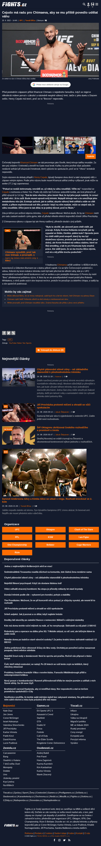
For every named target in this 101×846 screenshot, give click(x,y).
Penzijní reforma (78, 739)
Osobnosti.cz (9, 796)
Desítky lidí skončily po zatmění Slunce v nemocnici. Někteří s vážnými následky (44, 620)
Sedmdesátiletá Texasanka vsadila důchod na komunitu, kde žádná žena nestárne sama (48, 572)
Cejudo (5, 192)
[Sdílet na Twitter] (9, 333)
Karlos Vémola (10, 732)
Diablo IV (41, 725)
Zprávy (17, 793)
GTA (39, 721)
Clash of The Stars (84, 529)
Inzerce (58, 377)
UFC (10, 340)
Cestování (41, 793)
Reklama (29, 833)
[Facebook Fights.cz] (54, 840)
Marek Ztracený (44, 774)
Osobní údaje (60, 833)
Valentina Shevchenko (13, 725)
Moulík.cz (64, 796)
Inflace (73, 711)
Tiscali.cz (7, 793)
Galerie (90, 156)
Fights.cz (75, 796)
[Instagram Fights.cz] (59, 840)
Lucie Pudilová (10, 743)
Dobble (6, 771)
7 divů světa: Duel (11, 764)
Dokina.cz (86, 796)
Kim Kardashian (44, 767)
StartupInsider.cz (51, 800)
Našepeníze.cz (21, 800)
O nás (87, 833)
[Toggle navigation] (97, 4)
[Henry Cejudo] (17, 145)
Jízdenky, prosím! (11, 778)
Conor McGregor (11, 718)
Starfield (41, 718)
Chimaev (89, 213)
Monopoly (7, 767)
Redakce (39, 833)
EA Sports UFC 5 (45, 711)
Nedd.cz (54, 796)
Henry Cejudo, (41, 177)
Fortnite (40, 732)
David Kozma (9, 739)
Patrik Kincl (8, 736)
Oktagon (50, 529)
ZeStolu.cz (81, 793)
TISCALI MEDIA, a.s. (43, 836)
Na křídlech (8, 785)
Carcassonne (9, 753)
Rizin (17, 552)
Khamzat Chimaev (29, 162)
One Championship (17, 545)
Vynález (74, 743)
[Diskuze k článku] (46, 20)
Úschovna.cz (41, 796)
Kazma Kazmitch (45, 764)
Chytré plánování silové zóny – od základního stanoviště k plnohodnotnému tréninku (62, 371)
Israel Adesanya (10, 721)
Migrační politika (78, 721)
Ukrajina (74, 714)
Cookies (48, 833)
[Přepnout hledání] (84, 4)
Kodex (71, 833)
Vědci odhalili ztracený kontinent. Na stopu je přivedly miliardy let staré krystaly (43, 589)
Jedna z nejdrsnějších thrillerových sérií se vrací (28, 566)
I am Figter (84, 537)
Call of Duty (42, 736)
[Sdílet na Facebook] (4, 333)
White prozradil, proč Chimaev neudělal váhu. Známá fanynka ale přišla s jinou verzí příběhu (45, 303)
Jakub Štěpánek (62, 412)
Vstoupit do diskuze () (52, 350)
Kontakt (79, 833)
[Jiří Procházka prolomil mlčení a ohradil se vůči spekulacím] (18, 412)
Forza (39, 729)
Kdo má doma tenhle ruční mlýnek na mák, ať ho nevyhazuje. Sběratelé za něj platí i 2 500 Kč (50, 626)
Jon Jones (8, 714)
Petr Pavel (42, 756)
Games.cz (53, 793)
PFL (17, 537)
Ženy (32, 793)
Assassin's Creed (45, 714)
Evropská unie (77, 736)
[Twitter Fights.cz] (64, 840)
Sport (25, 793)
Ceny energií (76, 732)
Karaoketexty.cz (26, 796)
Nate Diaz (7, 711)
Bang (5, 756)
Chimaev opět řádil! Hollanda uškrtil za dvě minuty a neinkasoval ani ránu (37, 299)
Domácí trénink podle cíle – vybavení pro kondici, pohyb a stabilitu (37, 595)
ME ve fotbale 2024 (79, 725)
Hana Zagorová (44, 760)
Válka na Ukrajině (78, 718)
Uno (5, 774)
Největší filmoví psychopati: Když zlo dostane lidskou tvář (33, 583)
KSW (50, 537)
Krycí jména (8, 782)
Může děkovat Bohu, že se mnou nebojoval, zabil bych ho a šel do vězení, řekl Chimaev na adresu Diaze (50, 296)
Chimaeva (62, 265)
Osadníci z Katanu (11, 760)
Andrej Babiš (43, 753)
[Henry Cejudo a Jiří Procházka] (80, 145)
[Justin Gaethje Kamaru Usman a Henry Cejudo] (49, 145)
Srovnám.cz (36, 800)
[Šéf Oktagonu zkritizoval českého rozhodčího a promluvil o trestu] (18, 435)
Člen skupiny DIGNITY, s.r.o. (60, 836)
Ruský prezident (78, 729)
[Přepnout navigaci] (88, 4)
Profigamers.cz (66, 793)
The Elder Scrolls (45, 739)
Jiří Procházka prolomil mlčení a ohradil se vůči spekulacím (33, 608)
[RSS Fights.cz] (69, 840)
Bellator (50, 545)
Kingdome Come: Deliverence (51, 743)
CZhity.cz (7, 800)
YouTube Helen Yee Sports (20, 343)
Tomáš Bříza (26, 506)
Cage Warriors (84, 545)
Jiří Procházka (9, 729)
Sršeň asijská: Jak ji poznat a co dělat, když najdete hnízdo (33, 614)
